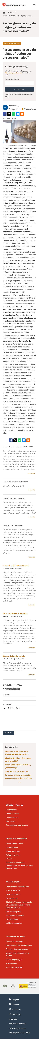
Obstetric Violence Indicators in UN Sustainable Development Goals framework (19, 905)
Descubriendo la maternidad (17, 887)
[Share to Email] (22, 114)
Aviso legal (13, 1019)
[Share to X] (9, 114)
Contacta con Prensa (14, 843)
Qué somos (10, 821)
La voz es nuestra (13, 894)
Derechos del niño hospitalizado (19, 945)
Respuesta (31, 473)
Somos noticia (12, 847)
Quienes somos (12, 817)
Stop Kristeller (12, 919)
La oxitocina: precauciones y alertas (17, 954)
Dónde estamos (12, 814)
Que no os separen (13, 912)
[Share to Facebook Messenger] (18, 114)
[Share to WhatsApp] (13, 114)
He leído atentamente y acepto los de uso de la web (18, 73)
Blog (11, 12)
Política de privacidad (17, 1028)
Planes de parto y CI (14, 960)
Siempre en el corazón (15, 915)
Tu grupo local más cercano (17, 825)
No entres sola (12, 898)
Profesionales (11, 963)
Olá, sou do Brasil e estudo (14, 656)
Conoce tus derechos (14, 941)
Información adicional (17, 1024)
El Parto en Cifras (13, 890)
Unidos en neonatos (14, 923)
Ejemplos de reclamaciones (17, 949)
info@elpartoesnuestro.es (19, 1033)
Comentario (7, 704)
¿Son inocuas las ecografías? (17, 771)
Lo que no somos (13, 851)
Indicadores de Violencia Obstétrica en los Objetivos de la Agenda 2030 (19, 865)
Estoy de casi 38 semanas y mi (15, 565)
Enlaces (9, 859)
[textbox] (19, 720)
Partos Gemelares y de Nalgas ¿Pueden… (17, 16)
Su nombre (6, 695)
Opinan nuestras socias (12, 44)
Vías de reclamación (14, 967)
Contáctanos (11, 810)
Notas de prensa (12, 855)
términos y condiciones (13, 73)
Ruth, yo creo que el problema (15, 613)
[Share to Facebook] (4, 114)
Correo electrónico (12, 79)
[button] (34, 5)
